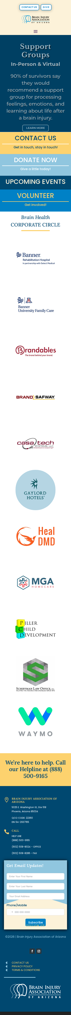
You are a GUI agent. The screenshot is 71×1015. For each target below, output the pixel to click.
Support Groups (35, 47)
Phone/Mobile (17, 905)
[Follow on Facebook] (32, 951)
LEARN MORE (35, 124)
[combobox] (10, 912)
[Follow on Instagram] (38, 951)
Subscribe (35, 922)
